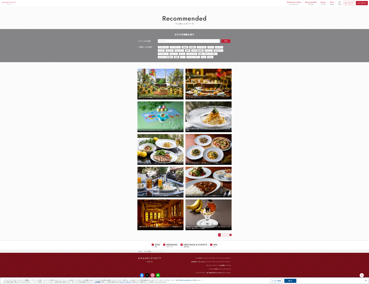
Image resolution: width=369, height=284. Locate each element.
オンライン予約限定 (165, 57)
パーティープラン (193, 57)
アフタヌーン (163, 54)
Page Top (361, 278)
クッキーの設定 (276, 281)
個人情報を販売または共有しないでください (219, 272)
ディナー (219, 47)
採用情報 (193, 261)
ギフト (182, 54)
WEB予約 (363, 3)
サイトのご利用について (215, 269)
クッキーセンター (200, 272)
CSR (199, 261)
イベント (208, 51)
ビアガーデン (163, 47)
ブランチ (169, 51)
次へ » (230, 235)
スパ (203, 57)
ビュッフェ (179, 51)
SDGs (210, 57)
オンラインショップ (350, 3)
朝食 (187, 51)
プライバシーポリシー (212, 265)
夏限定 (185, 47)
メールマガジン (226, 258)
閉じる (290, 281)
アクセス (228, 265)
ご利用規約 (97, 282)
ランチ (211, 47)
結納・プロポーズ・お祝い (207, 54)
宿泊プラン (218, 51)
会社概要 (222, 265)
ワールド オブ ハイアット (214, 258)
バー (182, 57)
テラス (161, 51)
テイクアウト (192, 54)
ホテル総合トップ (200, 258)
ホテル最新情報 (197, 51)
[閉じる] (366, 280)
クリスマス (201, 47)
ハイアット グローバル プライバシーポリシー (218, 261)
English (340, 4)
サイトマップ (227, 269)
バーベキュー (175, 47)
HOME (140, 251)
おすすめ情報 (147, 251)
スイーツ (173, 54)
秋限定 (192, 47)
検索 (225, 41)
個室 (176, 57)
